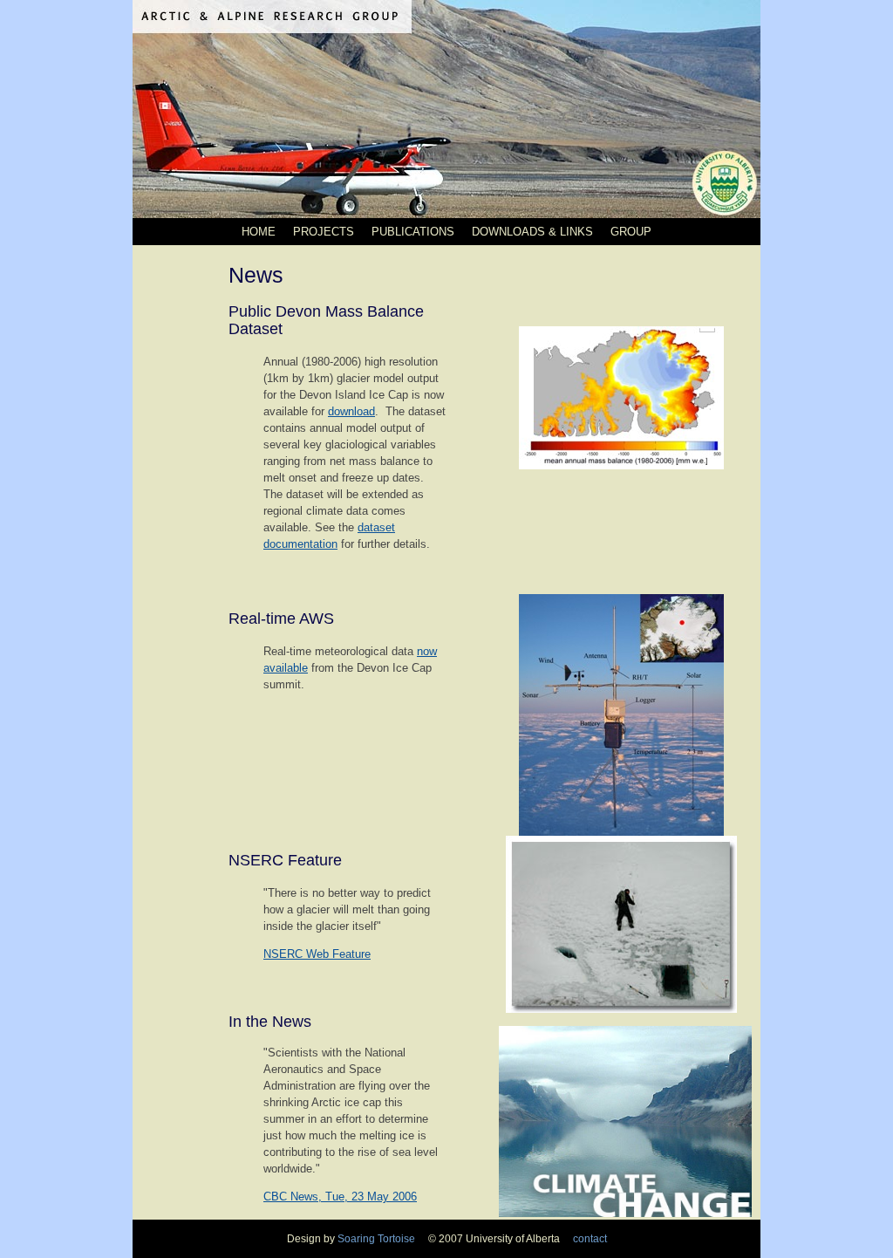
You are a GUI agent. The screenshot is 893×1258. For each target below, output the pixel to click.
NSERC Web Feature (317, 954)
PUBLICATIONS (413, 231)
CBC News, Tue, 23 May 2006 (340, 1196)
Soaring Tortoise (377, 1239)
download (351, 411)
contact (584, 1239)
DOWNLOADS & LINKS (532, 231)
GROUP (630, 231)
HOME (259, 231)
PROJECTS (323, 231)
